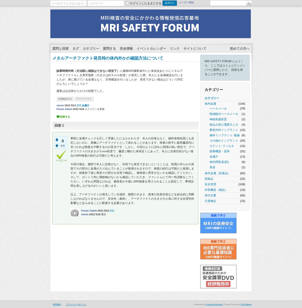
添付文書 (210, 195)
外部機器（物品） (216, 189)
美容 (212, 167)
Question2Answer (214, 304)
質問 (78, 105)
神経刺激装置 (218, 119)
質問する (109, 48)
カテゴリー (91, 48)
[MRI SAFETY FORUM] (150, 35)
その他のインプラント (224, 140)
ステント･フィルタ (222, 146)
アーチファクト (84, 98)
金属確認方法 (65, 98)
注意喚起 (210, 201)
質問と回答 (60, 48)
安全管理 (210, 184)
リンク (175, 48)
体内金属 (210, 103)
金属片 (214, 156)
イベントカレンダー (151, 48)
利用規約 (57, 304)
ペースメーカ (218, 108)
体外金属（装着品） (218, 173)
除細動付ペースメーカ (224, 114)
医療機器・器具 (220, 151)
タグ (76, 48)
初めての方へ (240, 48)
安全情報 (126, 48)
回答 (112, 210)
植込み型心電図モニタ (224, 124)
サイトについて (194, 48)
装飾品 (209, 178)
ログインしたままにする (145, 3)
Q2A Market (246, 304)
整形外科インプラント (224, 130)
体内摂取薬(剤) (219, 162)
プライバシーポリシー (76, 304)
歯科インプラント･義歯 (225, 135)
